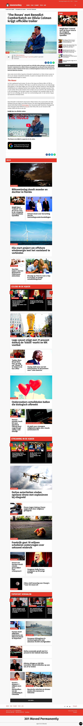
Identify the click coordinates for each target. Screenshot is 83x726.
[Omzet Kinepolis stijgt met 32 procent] (60, 60)
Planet (37, 5)
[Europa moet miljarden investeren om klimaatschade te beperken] (17, 621)
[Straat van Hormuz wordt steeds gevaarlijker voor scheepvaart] (17, 552)
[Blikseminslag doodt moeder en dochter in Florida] (31, 163)
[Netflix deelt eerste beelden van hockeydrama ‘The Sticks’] (37, 442)
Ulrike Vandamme (20, 55)
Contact (75, 712)
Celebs (28, 566)
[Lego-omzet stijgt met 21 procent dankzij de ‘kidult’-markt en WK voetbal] (31, 314)
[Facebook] (65, 706)
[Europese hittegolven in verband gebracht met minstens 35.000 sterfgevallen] (39, 621)
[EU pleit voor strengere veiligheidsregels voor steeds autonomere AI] (39, 409)
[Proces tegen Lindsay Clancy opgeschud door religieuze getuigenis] (16, 503)
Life (45, 5)
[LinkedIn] (70, 706)
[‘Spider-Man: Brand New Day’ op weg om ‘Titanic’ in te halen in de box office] (17, 350)
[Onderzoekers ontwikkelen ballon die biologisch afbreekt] (31, 376)
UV (8, 57)
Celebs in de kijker (10, 9)
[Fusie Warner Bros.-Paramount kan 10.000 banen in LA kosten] (60, 54)
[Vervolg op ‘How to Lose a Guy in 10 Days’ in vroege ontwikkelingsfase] (39, 259)
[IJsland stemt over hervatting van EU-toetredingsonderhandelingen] (39, 197)
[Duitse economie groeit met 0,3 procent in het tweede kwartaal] (16, 646)
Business (13, 336)
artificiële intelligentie (33, 423)
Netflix (14, 450)
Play (32, 5)
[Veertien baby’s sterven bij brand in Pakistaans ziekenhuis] (17, 259)
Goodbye (27, 712)
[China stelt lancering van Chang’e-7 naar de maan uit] (16, 578)
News (28, 5)
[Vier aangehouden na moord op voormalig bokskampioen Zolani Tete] (37, 598)
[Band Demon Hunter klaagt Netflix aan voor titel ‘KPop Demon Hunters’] (19, 442)
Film (7, 52)
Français (75, 1)
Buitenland (14, 185)
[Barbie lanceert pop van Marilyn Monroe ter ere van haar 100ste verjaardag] (60, 49)
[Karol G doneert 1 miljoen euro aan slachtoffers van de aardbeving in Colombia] (17, 672)
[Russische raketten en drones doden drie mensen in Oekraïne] (39, 672)
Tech (41, 5)
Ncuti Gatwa (25, 105)
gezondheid (50, 605)
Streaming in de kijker (20, 9)
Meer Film (71, 65)
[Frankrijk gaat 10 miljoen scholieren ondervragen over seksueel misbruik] (31, 516)
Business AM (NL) (10, 712)
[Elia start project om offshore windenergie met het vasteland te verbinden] (31, 222)
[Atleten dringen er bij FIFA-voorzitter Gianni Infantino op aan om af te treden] (16, 659)
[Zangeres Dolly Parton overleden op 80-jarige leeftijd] (39, 552)
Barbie (27, 106)
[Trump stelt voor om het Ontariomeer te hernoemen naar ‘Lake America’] (39, 350)
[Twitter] (67, 706)
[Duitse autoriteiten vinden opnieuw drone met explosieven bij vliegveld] (31, 466)
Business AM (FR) (20, 712)
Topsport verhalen (31, 9)
